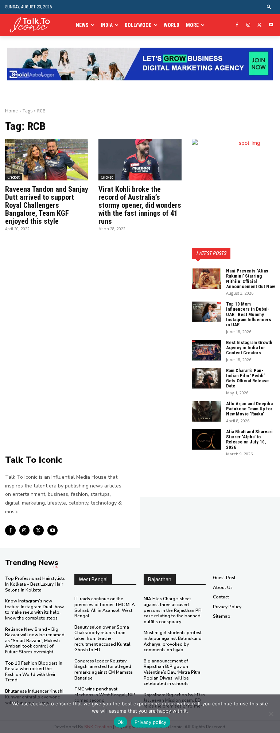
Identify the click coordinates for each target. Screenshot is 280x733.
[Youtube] (271, 25)
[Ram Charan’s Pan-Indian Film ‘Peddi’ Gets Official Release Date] (206, 378)
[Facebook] (237, 25)
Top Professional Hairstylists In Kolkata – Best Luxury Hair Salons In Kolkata (35, 584)
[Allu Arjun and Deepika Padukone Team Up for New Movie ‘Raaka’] (206, 411)
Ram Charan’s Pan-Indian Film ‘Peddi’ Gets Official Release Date (247, 378)
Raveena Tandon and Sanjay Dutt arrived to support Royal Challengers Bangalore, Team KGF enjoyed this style (46, 205)
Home (11, 111)
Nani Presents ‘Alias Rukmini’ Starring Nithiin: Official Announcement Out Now (250, 278)
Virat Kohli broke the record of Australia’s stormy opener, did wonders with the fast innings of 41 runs (139, 205)
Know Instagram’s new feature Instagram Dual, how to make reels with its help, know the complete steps (34, 609)
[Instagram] (248, 25)
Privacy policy (151, 722)
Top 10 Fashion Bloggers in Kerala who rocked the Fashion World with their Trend (33, 671)
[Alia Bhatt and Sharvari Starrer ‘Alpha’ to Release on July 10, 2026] (206, 439)
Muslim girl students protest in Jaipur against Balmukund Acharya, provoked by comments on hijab (173, 641)
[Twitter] (259, 25)
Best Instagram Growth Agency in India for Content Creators (249, 348)
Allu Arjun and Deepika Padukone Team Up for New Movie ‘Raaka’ (249, 409)
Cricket (13, 177)
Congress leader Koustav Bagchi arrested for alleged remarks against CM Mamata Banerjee (103, 669)
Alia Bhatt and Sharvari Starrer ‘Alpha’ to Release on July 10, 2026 (249, 439)
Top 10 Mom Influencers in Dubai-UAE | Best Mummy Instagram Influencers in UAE (248, 314)
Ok (120, 722)
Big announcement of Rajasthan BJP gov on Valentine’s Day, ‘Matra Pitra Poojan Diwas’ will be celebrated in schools (172, 672)
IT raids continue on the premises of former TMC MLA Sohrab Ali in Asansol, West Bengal (104, 607)
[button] (269, 7)
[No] (271, 713)
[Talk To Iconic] (32, 24)
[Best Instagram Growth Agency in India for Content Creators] (206, 350)
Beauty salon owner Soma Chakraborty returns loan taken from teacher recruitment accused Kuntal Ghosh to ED (102, 638)
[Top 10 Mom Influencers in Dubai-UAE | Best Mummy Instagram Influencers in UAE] (206, 312)
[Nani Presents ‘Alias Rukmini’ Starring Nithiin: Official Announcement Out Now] (206, 278)
